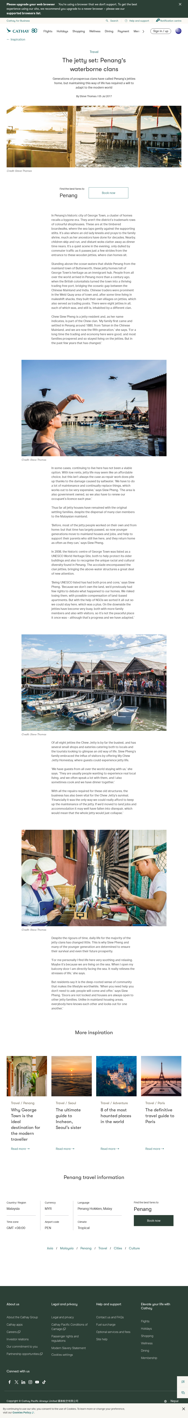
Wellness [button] (94, 31)
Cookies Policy (21, 1412)
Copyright (12, 1400)
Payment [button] (123, 31)
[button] (183, 1408)
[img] (180, 4)
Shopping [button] (79, 31)
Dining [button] (109, 31)
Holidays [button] (62, 31)
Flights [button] (48, 31)
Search (114, 20)
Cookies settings (62, 1354)
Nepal (174, 1401)
